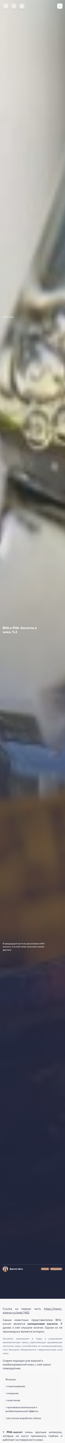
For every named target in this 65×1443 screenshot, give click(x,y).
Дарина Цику (16, 1268)
